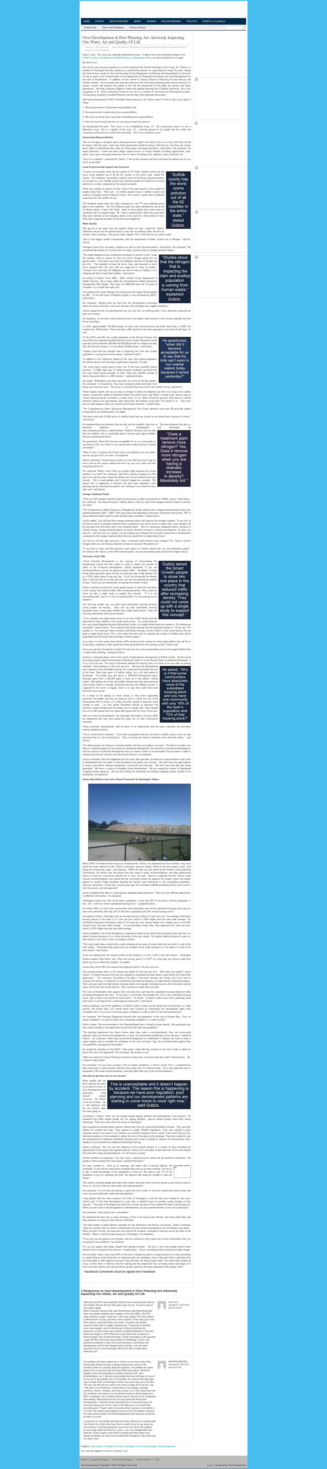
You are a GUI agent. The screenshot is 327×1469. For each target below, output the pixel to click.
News (136, 21)
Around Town (127, 47)
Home (86, 21)
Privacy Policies (138, 27)
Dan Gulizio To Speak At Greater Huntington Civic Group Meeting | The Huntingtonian (133, 1446)
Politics (192, 21)
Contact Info (90, 27)
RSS (157, 1459)
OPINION (151, 21)
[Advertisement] (220, 53)
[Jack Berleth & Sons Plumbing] (220, 143)
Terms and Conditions (113, 27)
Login (125, 1451)
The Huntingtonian (111, 10)
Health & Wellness (160, 47)
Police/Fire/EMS (170, 21)
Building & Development (143, 47)
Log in (210, 1465)
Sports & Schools (212, 21)
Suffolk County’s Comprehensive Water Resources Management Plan (117, 57)
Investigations (117, 21)
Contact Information (99, 1459)
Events (99, 21)
